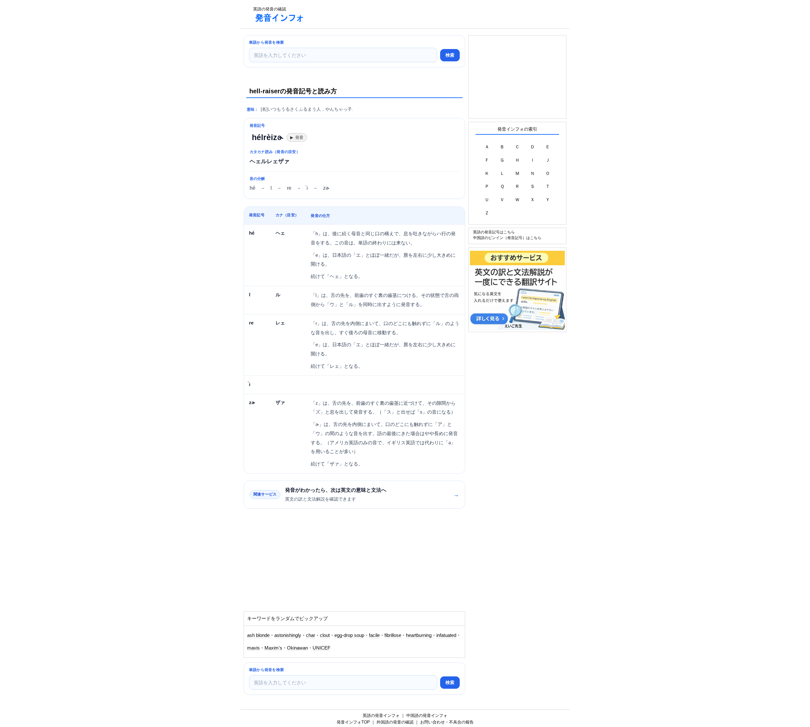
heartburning (419, 635)
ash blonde (258, 635)
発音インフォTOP (353, 722)
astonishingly (287, 635)
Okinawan (297, 647)
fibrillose (392, 635)
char (310, 635)
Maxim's (273, 647)
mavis (253, 647)
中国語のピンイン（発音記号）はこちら (507, 238)
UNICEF (321, 647)
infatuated (446, 635)
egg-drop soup (349, 635)
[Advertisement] (425, 14)
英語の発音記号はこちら (494, 232)
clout (325, 635)
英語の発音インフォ (381, 715)
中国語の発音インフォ (426, 715)
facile (374, 635)
